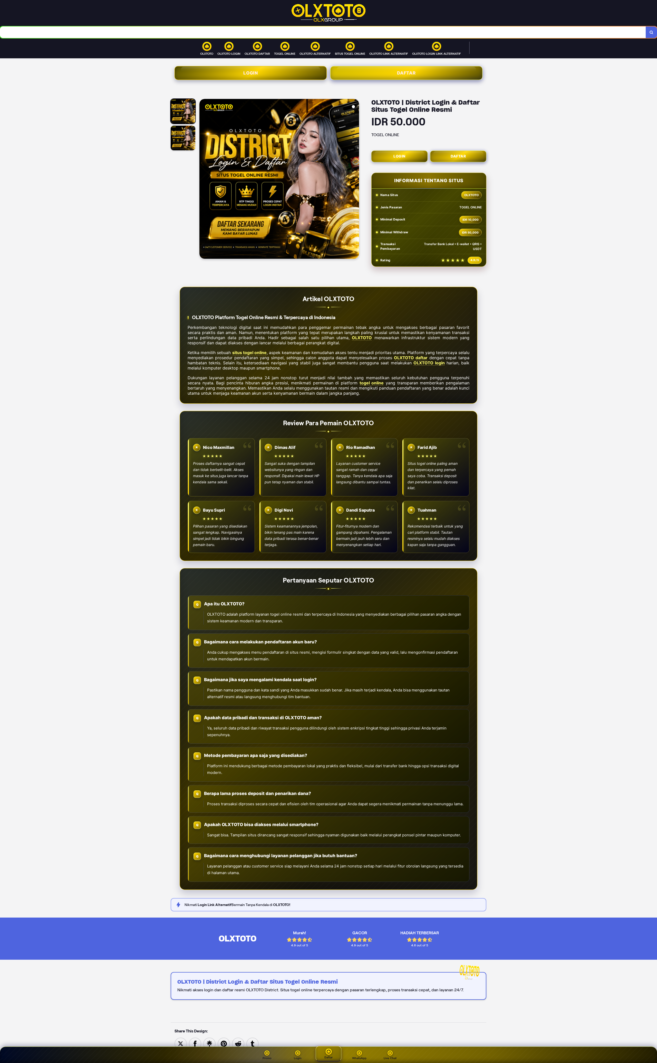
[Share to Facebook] (195, 1043)
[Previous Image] (203, 180)
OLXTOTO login (429, 362)
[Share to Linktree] (209, 1043)
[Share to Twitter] (181, 1043)
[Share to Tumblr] (252, 1043)
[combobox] (323, 32)
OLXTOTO (362, 337)
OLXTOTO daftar (411, 357)
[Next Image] (355, 180)
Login (250, 73)
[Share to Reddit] (238, 1043)
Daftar (406, 73)
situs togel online (249, 352)
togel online (372, 382)
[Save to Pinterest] (224, 1043)
